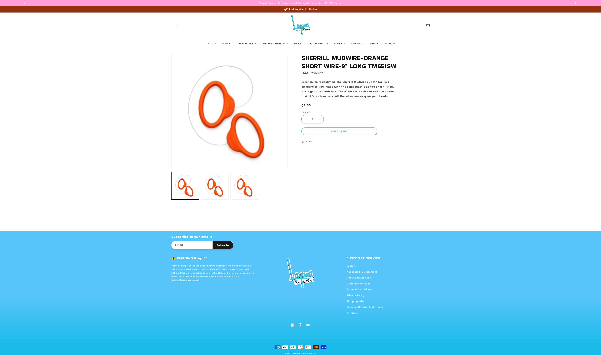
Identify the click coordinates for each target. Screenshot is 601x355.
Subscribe (223, 245)
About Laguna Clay (359, 277)
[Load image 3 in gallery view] (244, 186)
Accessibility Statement (362, 271)
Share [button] (309, 141)
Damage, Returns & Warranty (365, 307)
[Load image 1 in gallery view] (185, 186)
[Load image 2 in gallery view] (215, 186)
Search (351, 265)
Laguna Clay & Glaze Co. (304, 353)
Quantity (306, 112)
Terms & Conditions (359, 289)
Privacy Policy (355, 295)
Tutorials (352, 313)
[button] (576, 3)
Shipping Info (355, 301)
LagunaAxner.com (358, 283)
